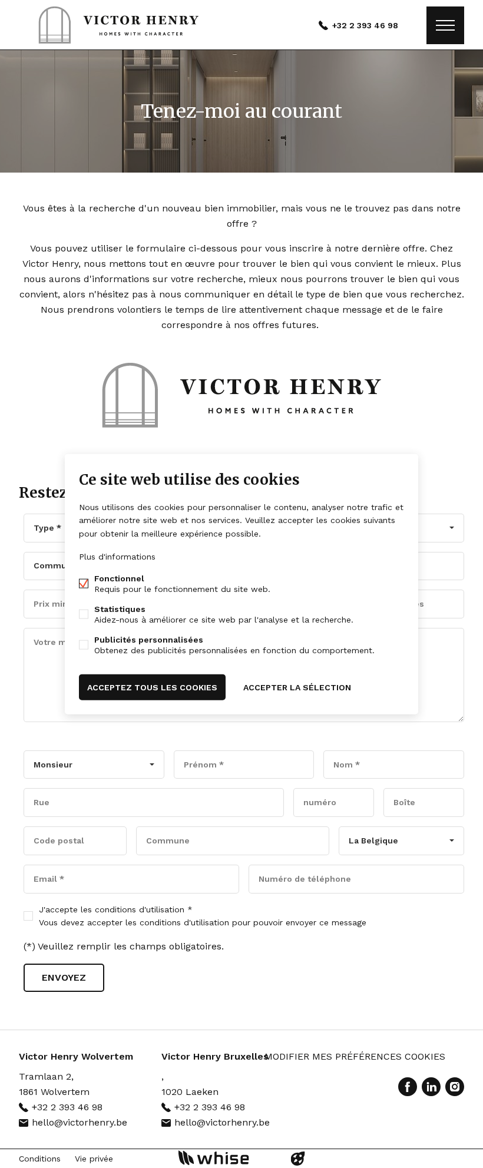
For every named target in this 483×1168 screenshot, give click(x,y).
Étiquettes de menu (445, 25)
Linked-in (431, 1086)
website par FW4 (298, 1158)
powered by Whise (227, 1157)
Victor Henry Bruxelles (215, 1056)
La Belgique (373, 840)
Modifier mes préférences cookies (354, 1056)
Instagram (454, 1086)
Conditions (40, 1158)
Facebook (407, 1086)
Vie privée (94, 1158)
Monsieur (53, 764)
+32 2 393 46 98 (365, 25)
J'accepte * (202, 916)
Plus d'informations (117, 556)
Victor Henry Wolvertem (76, 1056)
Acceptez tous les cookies (152, 686)
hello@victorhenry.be (79, 1122)
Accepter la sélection (297, 686)
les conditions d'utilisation (132, 909)
